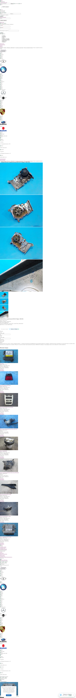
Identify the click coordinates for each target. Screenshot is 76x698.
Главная (3, 35)
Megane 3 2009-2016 (11, 47)
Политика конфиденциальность (6, 557)
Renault (5, 47)
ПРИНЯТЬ (9, 695)
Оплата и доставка (5, 38)
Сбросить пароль (3, 20)
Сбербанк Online (3, 547)
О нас (3, 37)
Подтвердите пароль (4, 30)
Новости (4, 41)
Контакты (4, 36)
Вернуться (2, 22)
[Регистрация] (1, 32)
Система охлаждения (19, 47)
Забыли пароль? (3, 17)
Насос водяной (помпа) (28, 47)
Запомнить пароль (4, 14)
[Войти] (1, 16)
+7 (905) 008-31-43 (3, 2)
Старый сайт (2, 556)
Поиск (12, 3)
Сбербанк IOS (2, 548)
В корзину (2, 697)
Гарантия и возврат (6, 39)
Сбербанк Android (3, 549)
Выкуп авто (4, 40)
